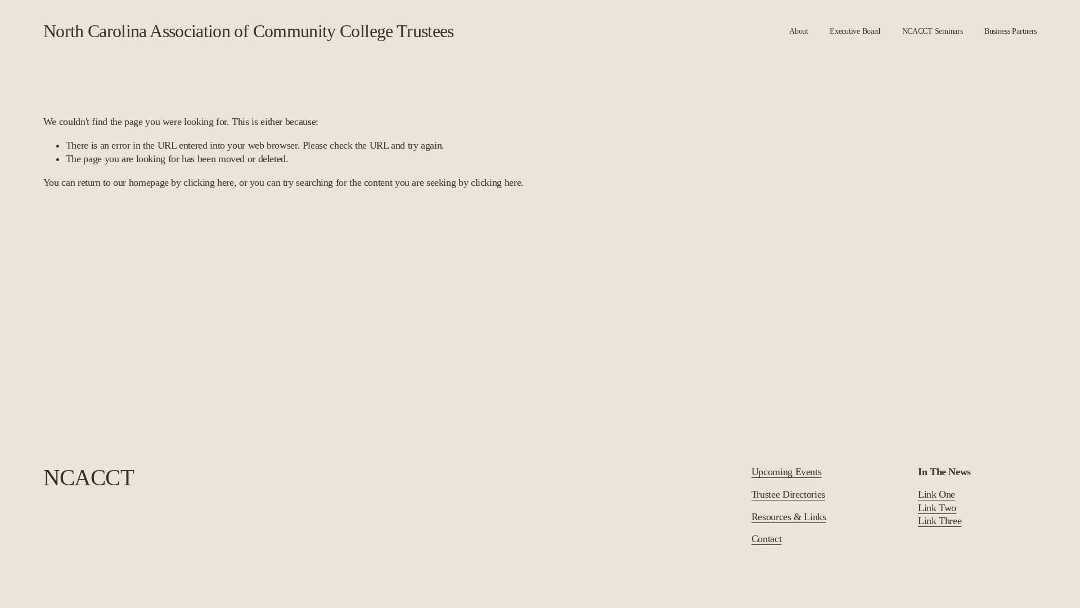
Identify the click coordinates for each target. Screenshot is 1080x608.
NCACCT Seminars (932, 31)
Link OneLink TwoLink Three (939, 508)
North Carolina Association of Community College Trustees (248, 31)
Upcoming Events (787, 471)
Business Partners (1010, 31)
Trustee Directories (788, 494)
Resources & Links (789, 516)
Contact (766, 538)
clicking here (208, 182)
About (798, 31)
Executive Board (855, 31)
